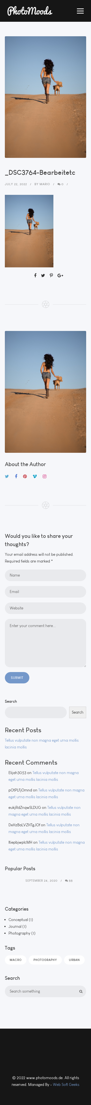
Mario (45, 184)
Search (11, 701)
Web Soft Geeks (66, 1084)
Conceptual (18, 919)
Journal (14, 926)
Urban (74, 960)
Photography (19, 933)
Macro (16, 960)
